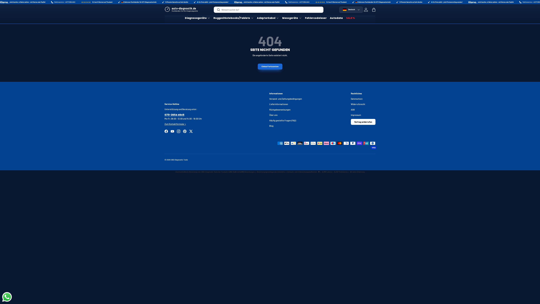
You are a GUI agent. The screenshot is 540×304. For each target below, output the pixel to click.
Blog (271, 126)
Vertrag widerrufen (363, 122)
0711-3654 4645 (174, 115)
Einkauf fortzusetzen (270, 66)
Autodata (336, 18)
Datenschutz (357, 99)
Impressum (356, 115)
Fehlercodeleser (316, 18)
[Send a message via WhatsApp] (7, 297)
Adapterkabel (266, 18)
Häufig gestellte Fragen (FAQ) (282, 120)
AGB (353, 109)
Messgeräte (290, 18)
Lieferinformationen (278, 104)
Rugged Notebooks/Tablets (231, 18)
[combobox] (268, 10)
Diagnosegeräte (196, 18)
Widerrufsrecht (358, 104)
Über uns (273, 115)
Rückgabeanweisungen (280, 109)
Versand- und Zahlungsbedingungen (285, 99)
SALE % (350, 18)
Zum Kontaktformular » (175, 124)
